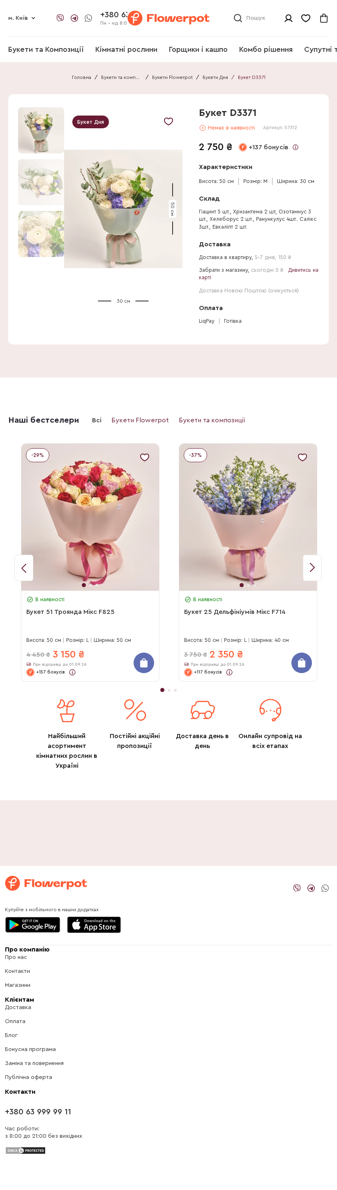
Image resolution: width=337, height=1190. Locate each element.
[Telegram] (74, 18)
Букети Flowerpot (172, 77)
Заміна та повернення (34, 1063)
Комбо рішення (266, 49)
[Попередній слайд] (312, 568)
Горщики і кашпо (198, 49)
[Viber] (60, 18)
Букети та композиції (121, 77)
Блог (11, 1035)
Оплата (15, 1021)
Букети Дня (215, 77)
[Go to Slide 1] (41, 130)
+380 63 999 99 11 (38, 1112)
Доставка (18, 1007)
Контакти (17, 971)
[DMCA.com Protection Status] (25, 1150)
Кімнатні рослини (126, 49)
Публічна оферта (28, 1077)
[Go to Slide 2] (41, 182)
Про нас (16, 957)
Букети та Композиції (46, 49)
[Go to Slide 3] (41, 234)
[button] (123, 209)
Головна (81, 77)
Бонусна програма (30, 1049)
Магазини (17, 985)
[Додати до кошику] (144, 663)
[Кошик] (324, 18)
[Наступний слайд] (23, 568)
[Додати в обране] (168, 121)
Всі (97, 420)
